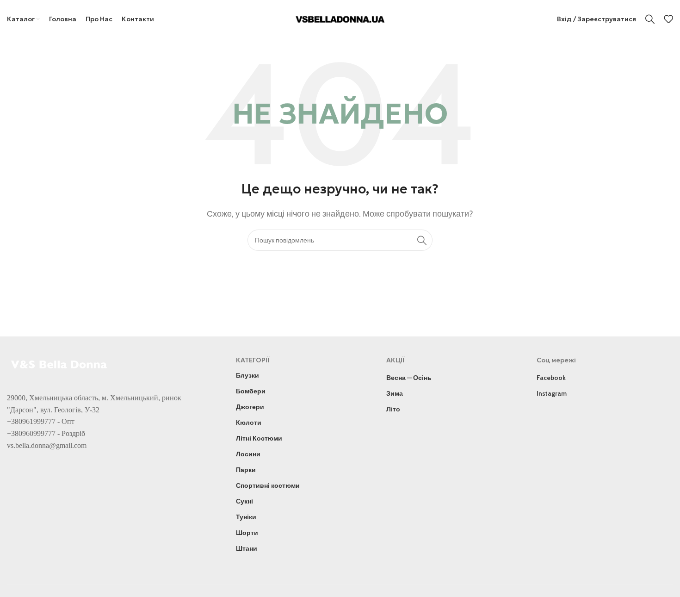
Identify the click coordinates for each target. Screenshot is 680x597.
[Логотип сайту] (340, 18)
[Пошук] (650, 19)
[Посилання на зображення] (60, 363)
